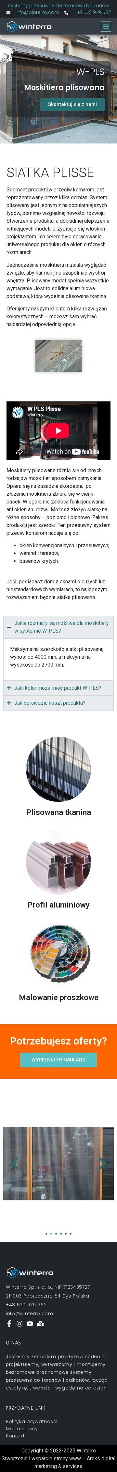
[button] (106, 26)
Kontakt (15, 1436)
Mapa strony (22, 1428)
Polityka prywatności (32, 1421)
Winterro (86, 1451)
